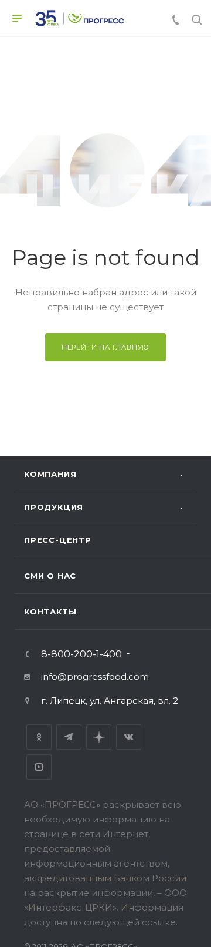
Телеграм (68, 737)
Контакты (50, 611)
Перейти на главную (105, 347)
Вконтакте (128, 737)
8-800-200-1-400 (81, 654)
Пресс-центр (57, 540)
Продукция (53, 507)
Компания (50, 474)
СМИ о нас (50, 575)
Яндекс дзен (98, 737)
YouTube (39, 767)
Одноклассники (39, 737)
